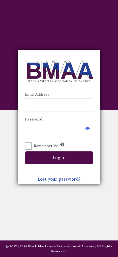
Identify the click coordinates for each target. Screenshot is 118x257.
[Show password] (87, 128)
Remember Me (46, 146)
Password (33, 119)
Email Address (37, 94)
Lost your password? (59, 179)
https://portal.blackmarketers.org (59, 71)
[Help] (62, 144)
